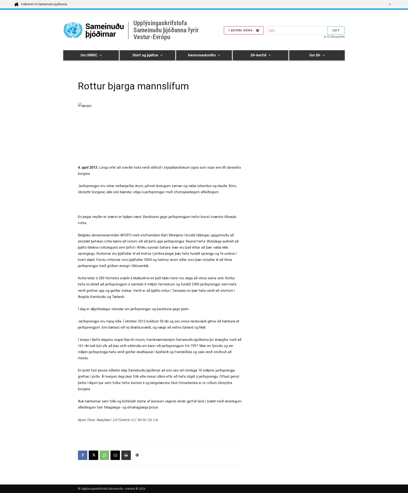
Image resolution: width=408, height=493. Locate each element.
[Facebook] (82, 455)
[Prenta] (126, 455)
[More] (137, 455)
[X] (93, 455)
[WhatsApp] (104, 455)
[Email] (115, 455)
